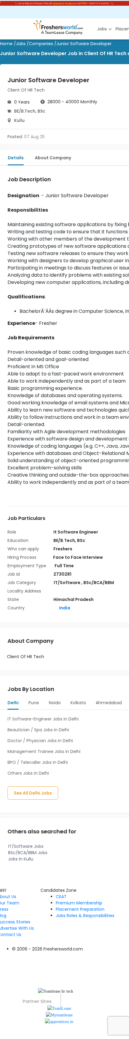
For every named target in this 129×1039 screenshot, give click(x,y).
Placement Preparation (80, 909)
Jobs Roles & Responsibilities (85, 916)
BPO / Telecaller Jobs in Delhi (38, 762)
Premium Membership (79, 903)
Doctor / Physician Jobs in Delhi (40, 741)
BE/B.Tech (24, 111)
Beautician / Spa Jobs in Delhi (38, 730)
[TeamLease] (59, 1008)
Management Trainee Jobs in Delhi (44, 751)
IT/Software (67, 583)
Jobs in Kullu (20, 859)
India (64, 608)
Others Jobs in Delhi (28, 773)
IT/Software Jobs (26, 846)
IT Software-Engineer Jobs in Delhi (43, 719)
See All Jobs (33, 793)
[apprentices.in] (59, 1021)
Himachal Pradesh (73, 599)
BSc (41, 111)
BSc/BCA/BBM (98, 583)
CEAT (61, 897)
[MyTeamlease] (59, 1015)
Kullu (19, 120)
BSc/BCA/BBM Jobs (27, 853)
